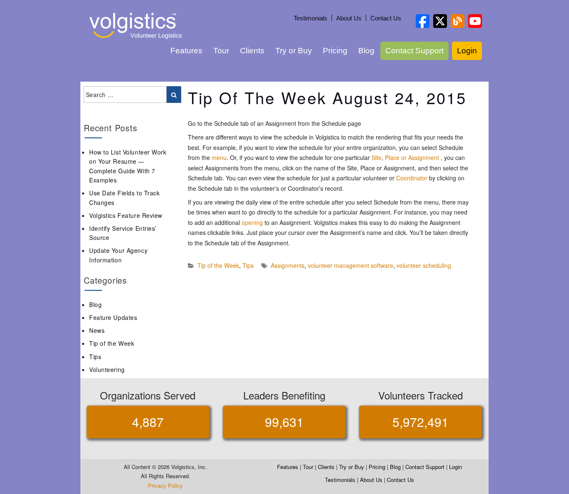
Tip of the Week (218, 265)
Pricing (335, 50)
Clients (252, 50)
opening (252, 222)
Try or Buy (293, 50)
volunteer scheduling (424, 265)
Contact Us (385, 18)
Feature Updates (113, 317)
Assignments (287, 265)
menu (219, 157)
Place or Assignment (412, 157)
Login (467, 50)
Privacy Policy (165, 485)
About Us (349, 18)
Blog (366, 50)
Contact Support (414, 50)
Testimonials (310, 18)
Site (377, 157)
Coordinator (411, 178)
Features (186, 50)
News (97, 330)
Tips (248, 265)
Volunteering (107, 369)
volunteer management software (350, 265)
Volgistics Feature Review (125, 215)
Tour (221, 50)
